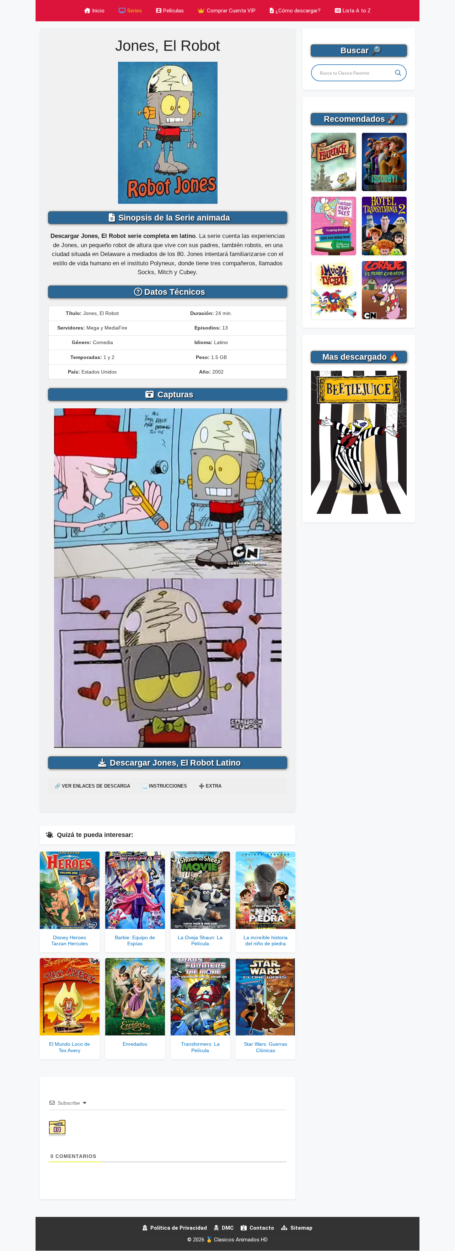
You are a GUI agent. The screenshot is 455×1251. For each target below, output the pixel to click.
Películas (173, 10)
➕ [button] (210, 786)
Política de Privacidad (178, 1228)
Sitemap (300, 1228)
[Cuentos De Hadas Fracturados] (333, 226)
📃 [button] (164, 786)
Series (134, 10)
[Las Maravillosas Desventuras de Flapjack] (333, 162)
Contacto (261, 1228)
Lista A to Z (357, 10)
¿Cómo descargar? (298, 10)
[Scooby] (384, 162)
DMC (227, 1228)
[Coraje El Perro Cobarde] (384, 290)
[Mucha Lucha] (333, 290)
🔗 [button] (92, 786)
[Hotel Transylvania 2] (384, 226)
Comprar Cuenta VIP (230, 10)
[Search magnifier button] (398, 73)
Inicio (98, 10)
